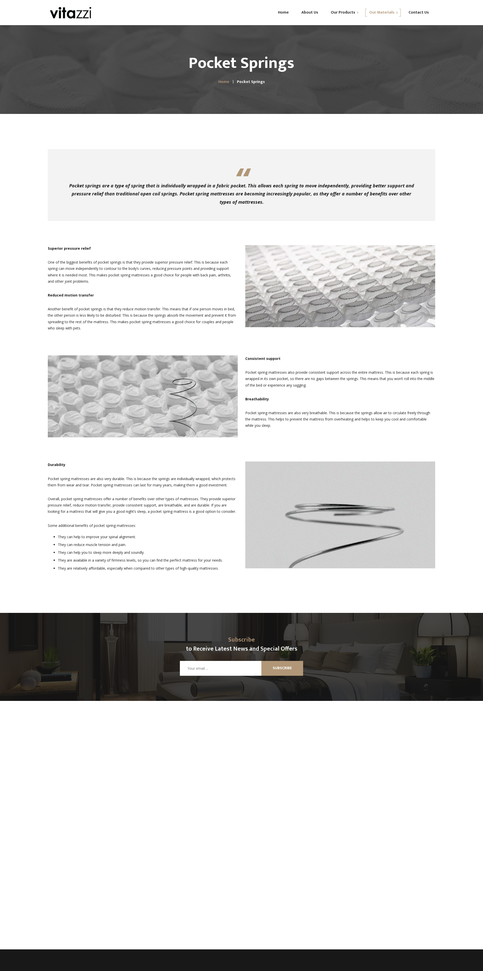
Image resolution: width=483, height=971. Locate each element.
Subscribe (282, 668)
